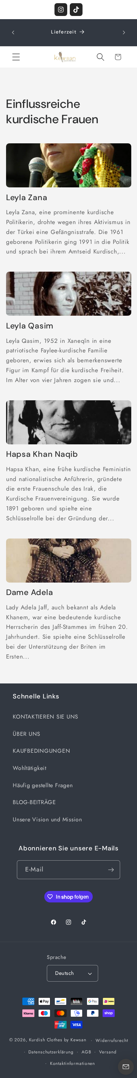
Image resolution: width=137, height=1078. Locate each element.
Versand (107, 1052)
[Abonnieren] (111, 869)
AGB (86, 1052)
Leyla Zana (26, 197)
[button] (16, 57)
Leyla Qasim (30, 326)
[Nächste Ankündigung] (124, 33)
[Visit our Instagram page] (60, 9)
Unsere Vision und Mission (47, 819)
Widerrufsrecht (112, 1040)
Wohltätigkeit (30, 768)
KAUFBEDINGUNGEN (41, 751)
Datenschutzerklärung (51, 1052)
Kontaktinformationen (72, 1063)
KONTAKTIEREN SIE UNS (45, 716)
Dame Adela (29, 592)
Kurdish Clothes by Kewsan (57, 1040)
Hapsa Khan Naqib (42, 454)
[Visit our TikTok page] (76, 9)
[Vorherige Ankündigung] (13, 33)
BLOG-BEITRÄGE (34, 802)
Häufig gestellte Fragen (43, 785)
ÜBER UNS (26, 734)
